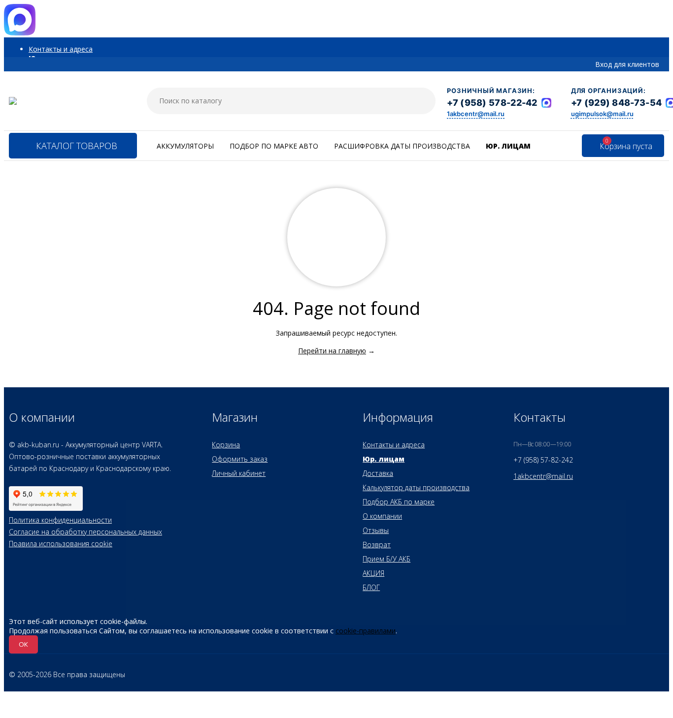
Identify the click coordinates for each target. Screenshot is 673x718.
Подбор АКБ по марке (399, 501)
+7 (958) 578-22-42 (492, 102)
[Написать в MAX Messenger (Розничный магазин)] (546, 103)
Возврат (377, 544)
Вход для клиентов (627, 64)
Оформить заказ (240, 459)
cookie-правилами (366, 630)
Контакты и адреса (61, 49)
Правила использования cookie (60, 543)
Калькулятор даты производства (416, 487)
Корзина (226, 444)
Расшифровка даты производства (402, 146)
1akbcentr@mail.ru (476, 114)
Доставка (378, 473)
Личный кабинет (239, 473)
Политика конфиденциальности (60, 520)
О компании (382, 516)
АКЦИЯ (373, 573)
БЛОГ (371, 587)
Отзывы (376, 530)
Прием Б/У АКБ (386, 558)
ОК (23, 644)
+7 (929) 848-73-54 (616, 102)
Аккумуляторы (185, 146)
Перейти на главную (332, 350)
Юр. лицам (508, 146)
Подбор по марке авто (274, 146)
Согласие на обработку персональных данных (85, 531)
